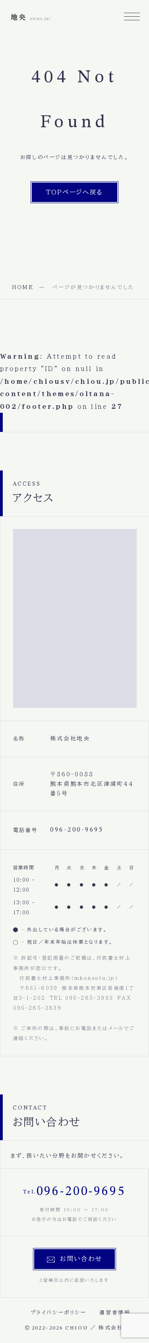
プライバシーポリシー (59, 1312)
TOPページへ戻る (74, 192)
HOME (22, 287)
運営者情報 (114, 1312)
